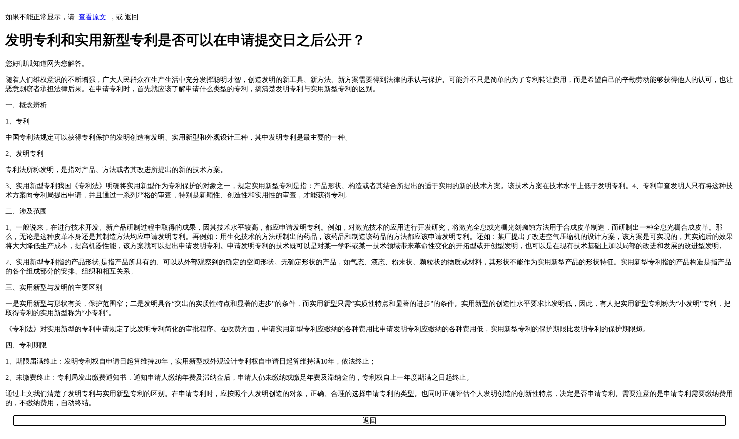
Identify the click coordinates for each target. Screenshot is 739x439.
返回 (132, 17)
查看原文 (92, 17)
